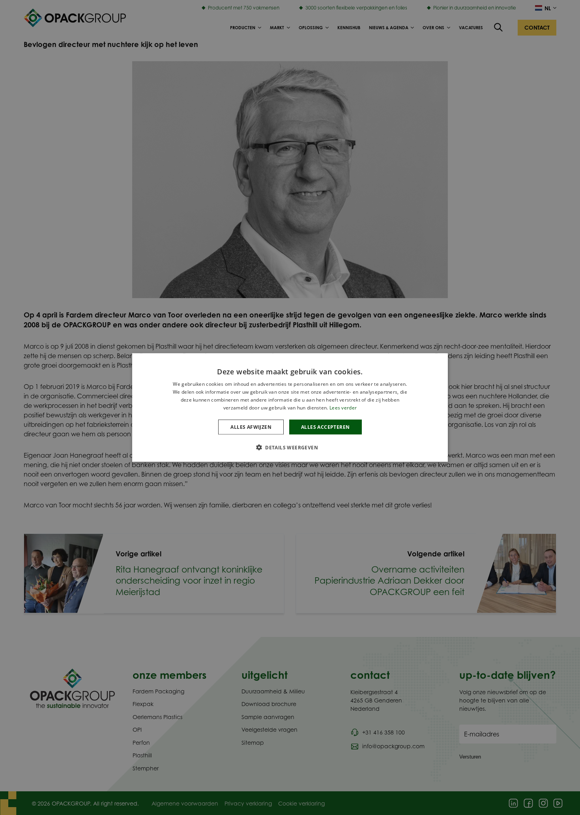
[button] (290, 447)
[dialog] (290, 407)
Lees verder (343, 407)
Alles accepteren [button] (325, 426)
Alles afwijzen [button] (250, 426)
